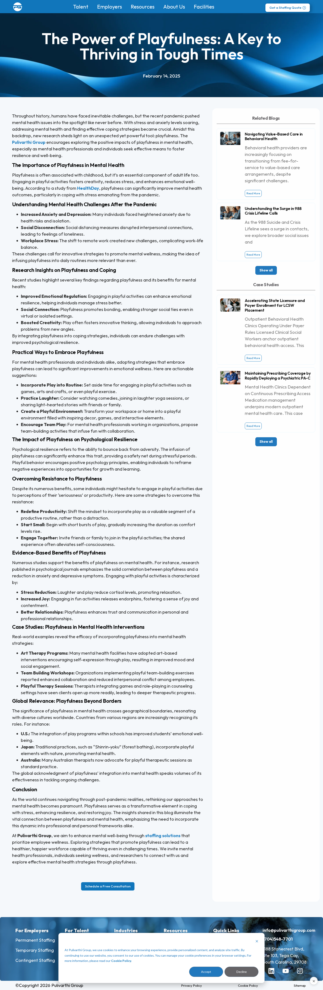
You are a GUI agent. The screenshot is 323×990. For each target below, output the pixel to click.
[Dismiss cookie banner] (256, 942)
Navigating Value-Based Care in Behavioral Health (274, 136)
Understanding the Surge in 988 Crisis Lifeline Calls (273, 211)
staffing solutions (162, 835)
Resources (142, 6)
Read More (253, 193)
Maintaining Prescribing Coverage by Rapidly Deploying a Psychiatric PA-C (278, 376)
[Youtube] (289, 974)
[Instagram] (303, 974)
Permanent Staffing (35, 940)
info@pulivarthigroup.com (289, 930)
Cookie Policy (121, 961)
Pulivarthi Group (28, 142)
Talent (80, 6)
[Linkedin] (274, 974)
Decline (241, 972)
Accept (206, 972)
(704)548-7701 (278, 939)
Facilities (204, 6)
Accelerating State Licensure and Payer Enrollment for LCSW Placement (275, 305)
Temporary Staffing (34, 950)
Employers (109, 6)
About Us (174, 6)
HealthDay (88, 188)
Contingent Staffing (35, 960)
